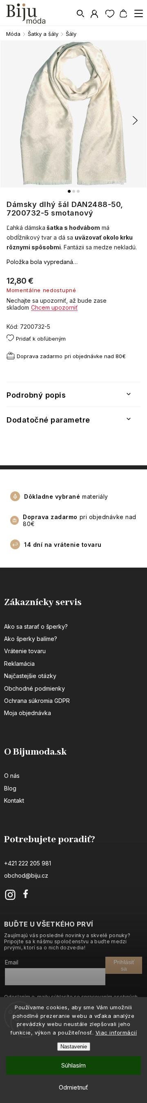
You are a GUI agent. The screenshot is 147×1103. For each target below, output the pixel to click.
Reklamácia (19, 663)
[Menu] (138, 13)
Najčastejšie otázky (30, 675)
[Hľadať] (81, 13)
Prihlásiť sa (124, 965)
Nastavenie (73, 1047)
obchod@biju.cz (26, 875)
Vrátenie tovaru (25, 650)
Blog (10, 788)
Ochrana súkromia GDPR (37, 700)
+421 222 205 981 (27, 863)
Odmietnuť (73, 1087)
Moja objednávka (27, 712)
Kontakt (14, 800)
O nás (12, 775)
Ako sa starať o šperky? (36, 626)
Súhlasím (73, 1065)
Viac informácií (116, 1032)
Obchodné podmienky (34, 688)
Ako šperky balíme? (30, 638)
